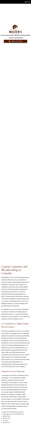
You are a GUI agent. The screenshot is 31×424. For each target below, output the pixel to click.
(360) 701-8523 (16, 41)
